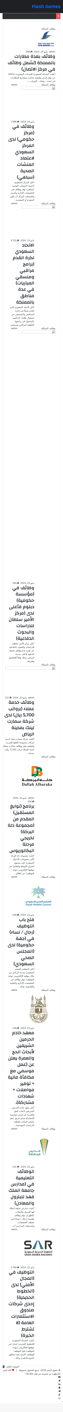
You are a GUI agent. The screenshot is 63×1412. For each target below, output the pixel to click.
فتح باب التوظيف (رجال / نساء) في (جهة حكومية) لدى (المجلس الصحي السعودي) (21, 941)
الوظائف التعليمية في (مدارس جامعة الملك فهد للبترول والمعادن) (21, 1187)
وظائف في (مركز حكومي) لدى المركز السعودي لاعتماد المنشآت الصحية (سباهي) (21, 151)
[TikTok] (59, 1394)
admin (52, 51)
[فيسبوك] (59, 1377)
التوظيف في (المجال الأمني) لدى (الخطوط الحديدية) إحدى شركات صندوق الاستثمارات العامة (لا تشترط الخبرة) (21, 1304)
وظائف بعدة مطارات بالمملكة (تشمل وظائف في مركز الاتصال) (31, 62)
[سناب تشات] (59, 1387)
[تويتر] (59, 1380)
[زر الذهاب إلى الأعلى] (62, 1401)
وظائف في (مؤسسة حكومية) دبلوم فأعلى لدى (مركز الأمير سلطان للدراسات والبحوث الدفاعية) (21, 613)
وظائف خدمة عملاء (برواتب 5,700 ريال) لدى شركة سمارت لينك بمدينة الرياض (19, 718)
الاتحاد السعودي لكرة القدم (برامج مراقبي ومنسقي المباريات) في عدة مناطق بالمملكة (23, 273)
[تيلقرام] (59, 1391)
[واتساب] (59, 1398)
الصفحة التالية (12, 1366)
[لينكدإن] (59, 1384)
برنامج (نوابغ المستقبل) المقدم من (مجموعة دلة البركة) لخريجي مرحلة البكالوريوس (21, 828)
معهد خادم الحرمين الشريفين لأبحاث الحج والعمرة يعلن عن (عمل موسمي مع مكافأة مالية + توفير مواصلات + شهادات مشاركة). (21, 1068)
